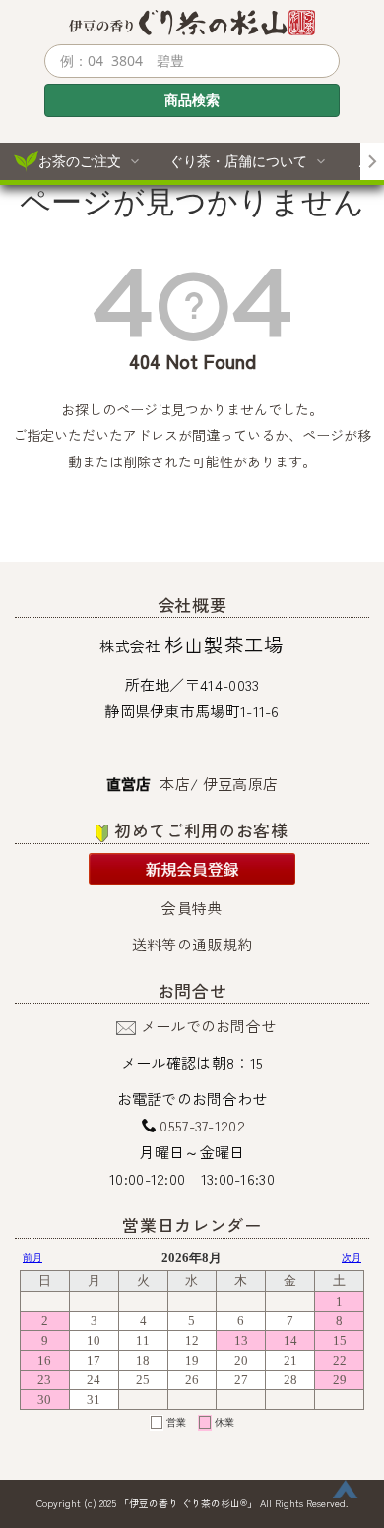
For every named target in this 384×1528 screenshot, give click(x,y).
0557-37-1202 (202, 1125)
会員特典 (191, 907)
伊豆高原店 (241, 783)
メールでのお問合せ (209, 1025)
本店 (175, 783)
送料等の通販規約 (192, 944)
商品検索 (192, 100)
